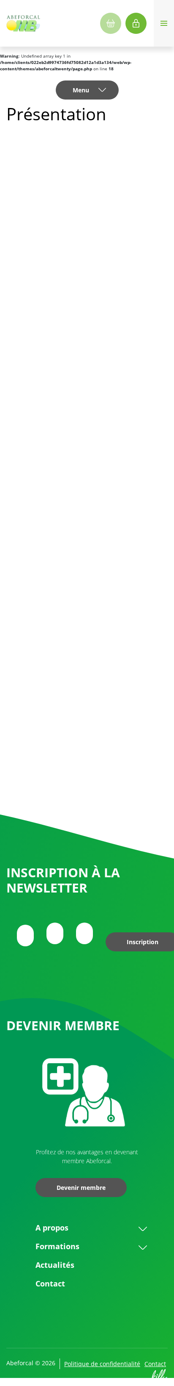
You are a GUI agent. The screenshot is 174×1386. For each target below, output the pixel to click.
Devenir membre (81, 1188)
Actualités (54, 1265)
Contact (50, 1283)
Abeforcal (23, 23)
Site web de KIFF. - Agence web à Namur (159, 1377)
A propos (51, 1227)
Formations (57, 1246)
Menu (81, 90)
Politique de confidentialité (102, 1364)
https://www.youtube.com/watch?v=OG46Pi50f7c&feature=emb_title (82, 550)
